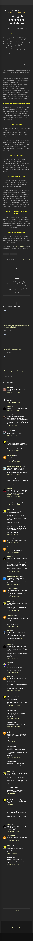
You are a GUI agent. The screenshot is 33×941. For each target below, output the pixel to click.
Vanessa (9, 430)
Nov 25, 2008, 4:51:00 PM (13, 450)
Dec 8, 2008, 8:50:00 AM (13, 853)
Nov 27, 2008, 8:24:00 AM (13, 705)
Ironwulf (20, 655)
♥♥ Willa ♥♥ (9, 488)
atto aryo (9, 538)
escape (8, 676)
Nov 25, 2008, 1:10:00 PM (13, 425)
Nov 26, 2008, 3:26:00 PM (13, 658)
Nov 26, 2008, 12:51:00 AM (13, 484)
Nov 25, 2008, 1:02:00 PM (13, 410)
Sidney (8, 546)
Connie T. (9, 396)
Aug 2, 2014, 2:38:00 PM (13, 864)
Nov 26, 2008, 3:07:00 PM (13, 626)
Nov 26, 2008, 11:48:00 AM (13, 596)
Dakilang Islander (11, 588)
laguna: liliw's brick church (12, 349)
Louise (8, 387)
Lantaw (9, 406)
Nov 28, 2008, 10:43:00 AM (13, 741)
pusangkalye (10, 615)
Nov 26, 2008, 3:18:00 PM (13, 640)
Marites (9, 630)
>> (28, 910)
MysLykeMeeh (10, 455)
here (22, 638)
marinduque (21, 12)
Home (17, 910)
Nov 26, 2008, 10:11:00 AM (13, 552)
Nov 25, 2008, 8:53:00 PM (13, 461)
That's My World (20, 246)
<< (5, 910)
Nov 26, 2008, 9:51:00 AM (13, 542)
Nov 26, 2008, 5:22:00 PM (13, 672)
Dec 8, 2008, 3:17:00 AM (13, 840)
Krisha (8, 662)
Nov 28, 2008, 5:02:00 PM (13, 757)
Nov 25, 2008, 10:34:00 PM (13, 474)
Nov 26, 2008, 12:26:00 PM (13, 610)
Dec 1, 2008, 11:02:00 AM (13, 766)
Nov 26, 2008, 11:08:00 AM (13, 584)
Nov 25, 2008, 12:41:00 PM (13, 392)
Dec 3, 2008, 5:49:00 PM (13, 831)
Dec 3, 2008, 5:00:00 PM (13, 820)
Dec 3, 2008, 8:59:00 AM (13, 804)
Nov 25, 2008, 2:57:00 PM (13, 435)
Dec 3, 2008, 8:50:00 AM (13, 793)
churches (11, 12)
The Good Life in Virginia (13, 576)
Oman (8, 414)
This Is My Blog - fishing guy (14, 466)
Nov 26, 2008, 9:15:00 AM (13, 534)
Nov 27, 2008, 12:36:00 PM (13, 726)
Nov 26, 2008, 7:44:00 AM (13, 504)
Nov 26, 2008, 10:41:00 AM (13, 571)
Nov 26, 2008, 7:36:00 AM (13, 496)
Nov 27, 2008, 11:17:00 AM (13, 718)
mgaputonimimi (11, 835)
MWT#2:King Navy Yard (13, 494)
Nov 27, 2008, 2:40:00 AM (13, 690)
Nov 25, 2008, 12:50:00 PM (13, 402)
